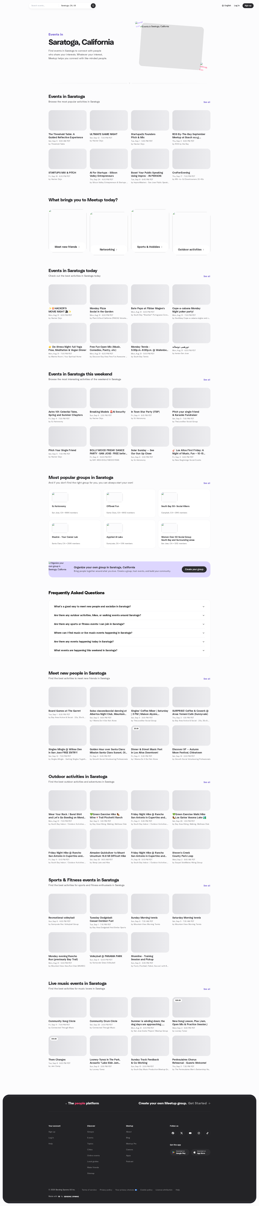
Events (90, 1138)
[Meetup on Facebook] (173, 1133)
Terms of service (89, 1190)
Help (51, 1144)
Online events (93, 1156)
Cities (90, 1150)
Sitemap (90, 1173)
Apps (128, 1156)
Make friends (93, 1167)
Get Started (197, 1103)
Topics (90, 1144)
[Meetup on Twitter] (182, 1133)
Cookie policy (146, 1190)
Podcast (129, 1162)
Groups (90, 1132)
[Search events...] (93, 5)
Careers (129, 1150)
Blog (128, 1138)
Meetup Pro (131, 1144)
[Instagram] (199, 1133)
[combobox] (75, 5)
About (129, 1132)
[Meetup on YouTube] (190, 1133)
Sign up (52, 1132)
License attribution (164, 1190)
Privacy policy (106, 1190)
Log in (51, 1138)
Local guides (92, 1162)
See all (207, 102)
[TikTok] (207, 1133)
